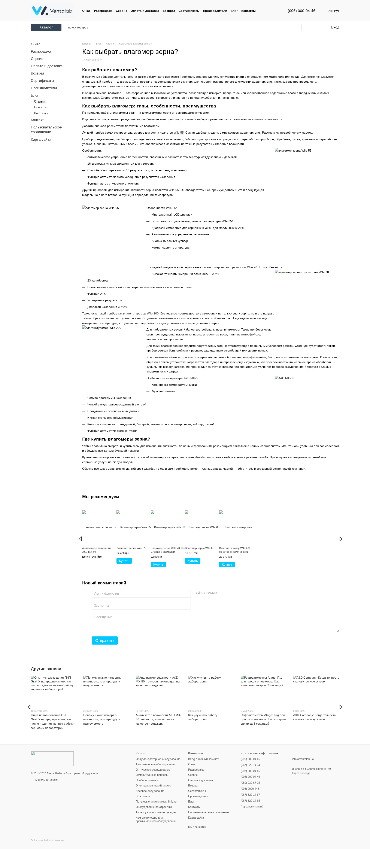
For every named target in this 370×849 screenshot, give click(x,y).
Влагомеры (143, 796)
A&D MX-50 (191, 378)
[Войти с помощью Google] (229, 593)
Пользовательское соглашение (208, 812)
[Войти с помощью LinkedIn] (236, 593)
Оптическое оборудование (153, 769)
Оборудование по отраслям (154, 807)
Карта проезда (301, 773)
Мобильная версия (46, 779)
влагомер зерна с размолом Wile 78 (232, 267)
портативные (184, 119)
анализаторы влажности (265, 119)
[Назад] (80, 538)
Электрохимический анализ (154, 785)
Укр (330, 10)
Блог (234, 10)
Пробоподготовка (147, 780)
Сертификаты (189, 10)
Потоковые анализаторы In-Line (156, 801)
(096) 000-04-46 (301, 11)
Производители (215, 10)
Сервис (121, 10)
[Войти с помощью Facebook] (222, 593)
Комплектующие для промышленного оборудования (156, 819)
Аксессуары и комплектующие (156, 812)
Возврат (169, 10)
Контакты (248, 10)
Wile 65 (174, 190)
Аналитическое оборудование (155, 764)
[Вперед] (341, 538)
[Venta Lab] (52, 758)
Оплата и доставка (145, 10)
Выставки (41, 113)
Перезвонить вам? (252, 806)
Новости (40, 107)
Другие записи (46, 668)
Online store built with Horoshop (47, 840)
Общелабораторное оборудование (158, 759)
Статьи (39, 101)
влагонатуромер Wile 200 (141, 313)
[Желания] (310, 27)
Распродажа (103, 10)
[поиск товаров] (297, 27)
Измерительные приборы (152, 774)
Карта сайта (41, 139)
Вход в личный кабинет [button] (203, 759)
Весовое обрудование (150, 790)
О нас (86, 10)
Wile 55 (179, 132)
